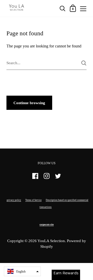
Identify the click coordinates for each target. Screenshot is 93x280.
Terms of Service (33, 200)
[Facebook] (35, 178)
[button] (22, 271)
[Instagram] (46, 178)
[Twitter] (58, 178)
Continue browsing (29, 103)
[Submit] (84, 63)
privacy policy (14, 200)
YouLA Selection (51, 241)
